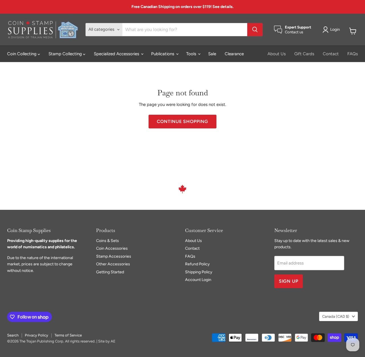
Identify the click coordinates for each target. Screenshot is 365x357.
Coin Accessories (112, 248)
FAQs (352, 53)
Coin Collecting (22, 53)
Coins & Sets (107, 240)
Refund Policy (197, 264)
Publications (163, 53)
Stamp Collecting (65, 53)
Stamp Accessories (113, 256)
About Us (276, 53)
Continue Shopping (182, 121)
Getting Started (110, 272)
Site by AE (106, 341)
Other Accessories (113, 264)
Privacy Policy (36, 335)
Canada (335, 316)
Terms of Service (68, 335)
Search (13, 335)
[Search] (255, 29)
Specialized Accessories (117, 53)
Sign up (289, 281)
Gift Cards (304, 53)
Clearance (234, 53)
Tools (191, 53)
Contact (331, 53)
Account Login (198, 279)
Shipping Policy (198, 272)
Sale (212, 53)
